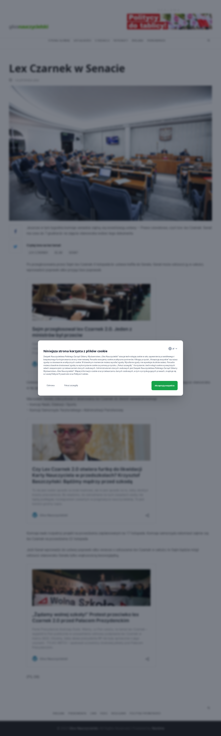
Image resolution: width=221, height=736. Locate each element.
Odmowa (51, 385)
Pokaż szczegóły (71, 385)
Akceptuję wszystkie (164, 385)
